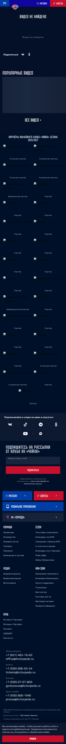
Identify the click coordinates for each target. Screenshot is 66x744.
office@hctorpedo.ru (20, 658)
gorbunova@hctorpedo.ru (23, 685)
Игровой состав (10, 541)
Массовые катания (44, 601)
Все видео (32, 120)
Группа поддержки (44, 583)
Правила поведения (45, 606)
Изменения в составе (13, 555)
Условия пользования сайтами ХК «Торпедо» (21, 719)
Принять (33, 738)
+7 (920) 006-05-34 (19, 668)
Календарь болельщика (46, 578)
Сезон (38, 527)
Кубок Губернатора (44, 560)
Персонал (8, 551)
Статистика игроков (45, 546)
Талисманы (41, 587)
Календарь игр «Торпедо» (47, 551)
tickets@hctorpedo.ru (20, 672)
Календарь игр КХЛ (44, 537)
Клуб (5, 614)
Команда (7, 527)
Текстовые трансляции (46, 532)
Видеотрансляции (12, 578)
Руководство (9, 537)
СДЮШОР (7, 633)
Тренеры (7, 546)
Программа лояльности (46, 574)
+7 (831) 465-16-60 (19, 655)
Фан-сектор (41, 592)
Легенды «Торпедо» (12, 624)
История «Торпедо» (12, 619)
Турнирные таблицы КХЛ (47, 541)
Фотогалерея (9, 583)
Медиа (6, 568)
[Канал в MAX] (40, 433)
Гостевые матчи (43, 597)
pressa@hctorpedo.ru (20, 699)
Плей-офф (40, 555)
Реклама (7, 629)
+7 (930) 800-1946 (18, 695)
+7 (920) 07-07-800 (19, 682)
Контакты (8, 638)
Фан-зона (40, 568)
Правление (8, 532)
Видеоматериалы (11, 574)
